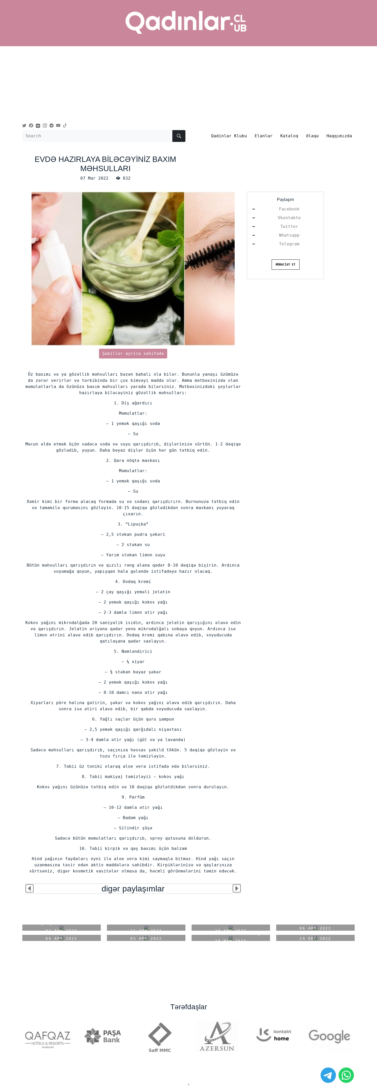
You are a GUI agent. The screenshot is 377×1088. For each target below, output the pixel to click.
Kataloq (289, 135)
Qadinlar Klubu (229, 135)
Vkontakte (289, 217)
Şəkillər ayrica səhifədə (133, 353)
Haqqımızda (339, 135)
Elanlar (264, 135)
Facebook (289, 209)
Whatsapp (289, 235)
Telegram (289, 243)
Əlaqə (312, 135)
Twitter (289, 226)
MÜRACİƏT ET (285, 264)
